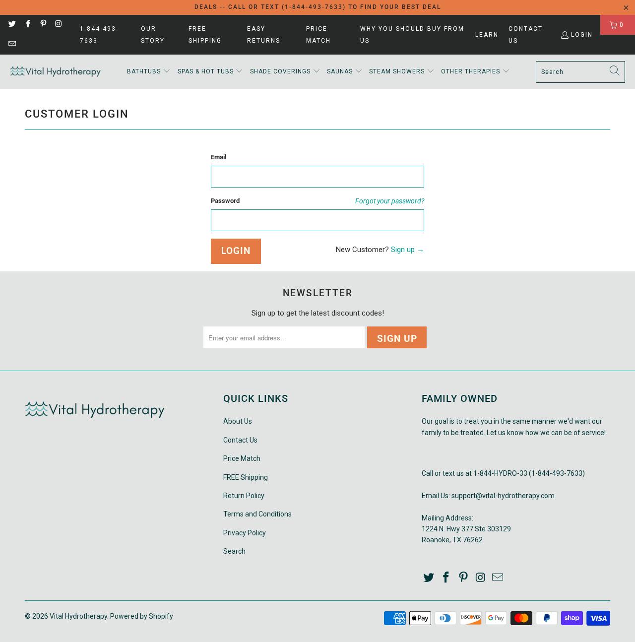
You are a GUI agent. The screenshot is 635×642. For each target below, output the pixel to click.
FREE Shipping (205, 34)
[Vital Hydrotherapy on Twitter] (11, 24)
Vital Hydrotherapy (78, 616)
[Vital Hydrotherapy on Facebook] (27, 24)
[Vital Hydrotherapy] (56, 72)
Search (234, 551)
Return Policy (243, 496)
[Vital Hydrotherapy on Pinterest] (43, 24)
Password (225, 200)
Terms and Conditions (257, 514)
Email (218, 157)
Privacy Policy (244, 533)
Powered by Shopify (141, 616)
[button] (149, 72)
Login (582, 34)
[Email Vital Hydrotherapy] (11, 44)
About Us (237, 421)
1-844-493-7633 (99, 34)
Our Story (153, 34)
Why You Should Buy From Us (412, 34)
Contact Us (525, 34)
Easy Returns (263, 34)
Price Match (318, 34)
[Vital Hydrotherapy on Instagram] (58, 24)
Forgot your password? (389, 201)
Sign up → (407, 249)
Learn (487, 34)
